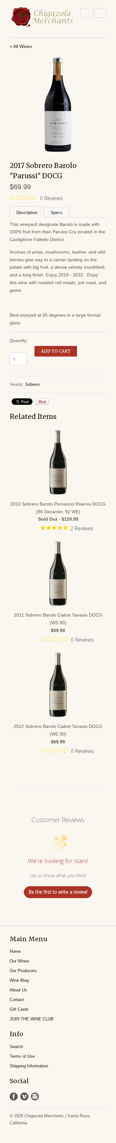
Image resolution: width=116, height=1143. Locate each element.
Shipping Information (29, 1066)
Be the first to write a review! (58, 892)
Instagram (35, 1096)
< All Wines (21, 46)
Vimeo (24, 1096)
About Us (18, 990)
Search (16, 1046)
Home (15, 951)
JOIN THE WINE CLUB (31, 1019)
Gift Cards (19, 1009)
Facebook (14, 1096)
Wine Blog (19, 980)
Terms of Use (22, 1056)
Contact (17, 999)
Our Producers (23, 970)
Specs (57, 212)
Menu (86, 13)
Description (26, 212)
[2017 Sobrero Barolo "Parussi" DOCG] (58, 104)
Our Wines (19, 961)
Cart (100, 13)
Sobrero (32, 384)
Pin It (42, 401)
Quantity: (19, 340)
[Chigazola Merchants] (42, 17)
